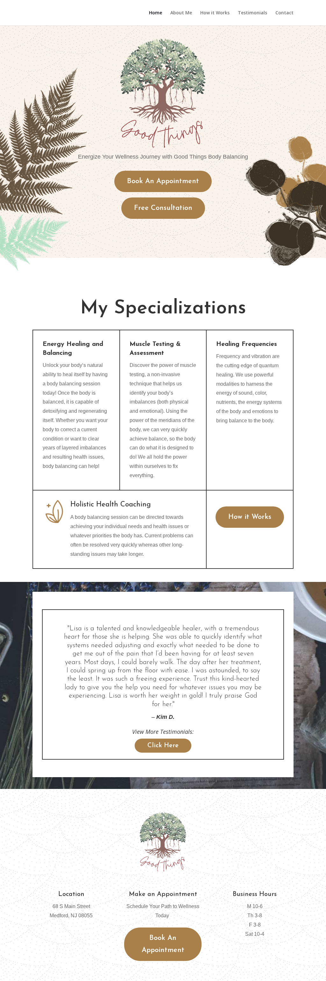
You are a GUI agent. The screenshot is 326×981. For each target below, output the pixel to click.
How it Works (215, 13)
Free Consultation (163, 208)
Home (155, 13)
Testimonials (252, 13)
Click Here (163, 745)
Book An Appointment (163, 181)
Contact (284, 13)
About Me (181, 13)
